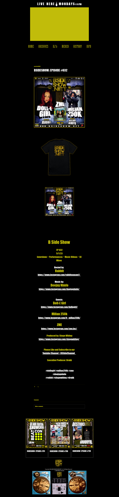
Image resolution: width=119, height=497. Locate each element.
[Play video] (59, 201)
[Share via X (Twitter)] (38, 386)
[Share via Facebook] (34, 386)
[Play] (62, 492)
